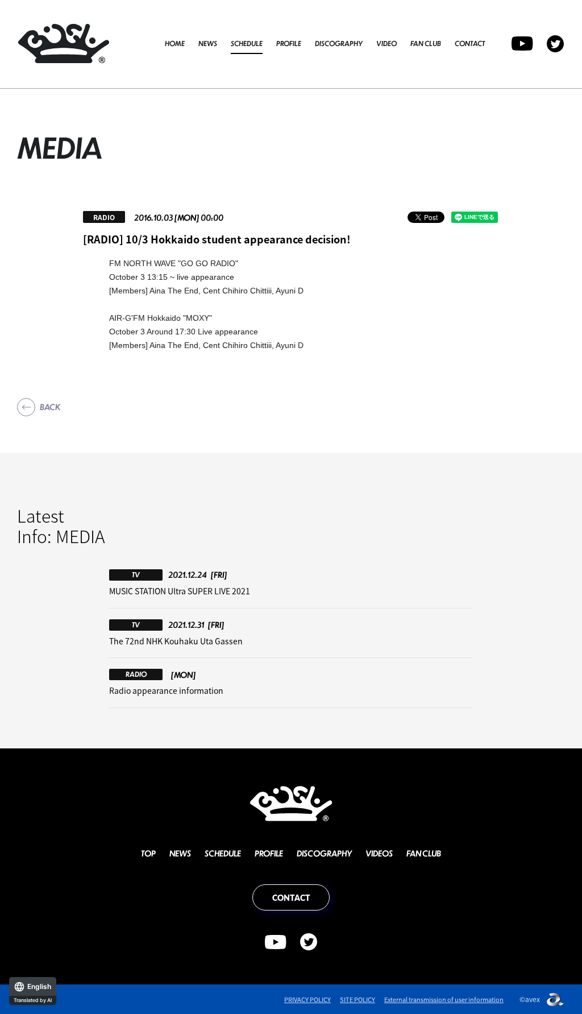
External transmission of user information (444, 999)
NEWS (207, 43)
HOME (175, 43)
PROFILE (288, 43)
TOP (148, 853)
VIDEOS (379, 853)
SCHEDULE (247, 43)
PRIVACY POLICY (307, 999)
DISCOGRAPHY (339, 43)
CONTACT (470, 43)
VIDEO (386, 43)
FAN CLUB (425, 43)
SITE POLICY (357, 999)
